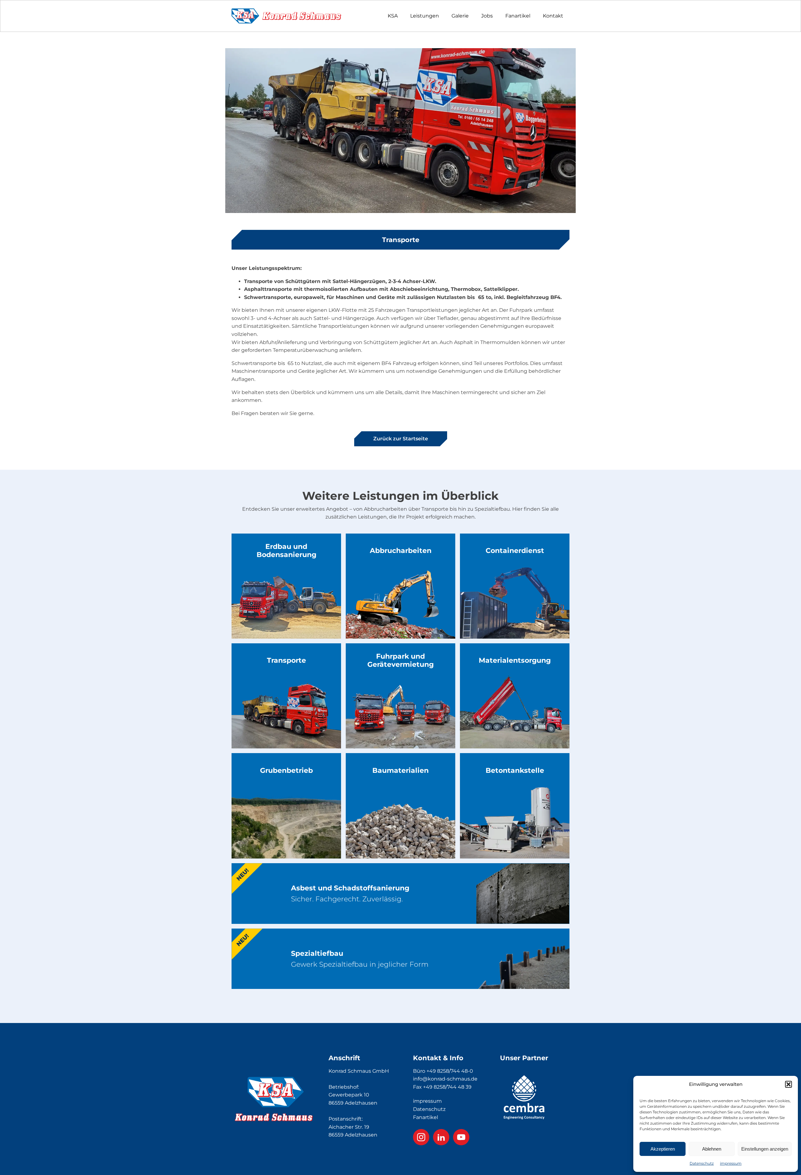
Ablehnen (711, 1149)
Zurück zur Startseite (400, 439)
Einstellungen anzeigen (764, 1149)
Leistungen (424, 16)
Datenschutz (702, 1163)
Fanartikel (517, 16)
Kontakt (553, 16)
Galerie (460, 16)
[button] (788, 1084)
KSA (393, 16)
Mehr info (286, 616)
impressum (731, 1163)
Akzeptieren (662, 1149)
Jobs (487, 16)
